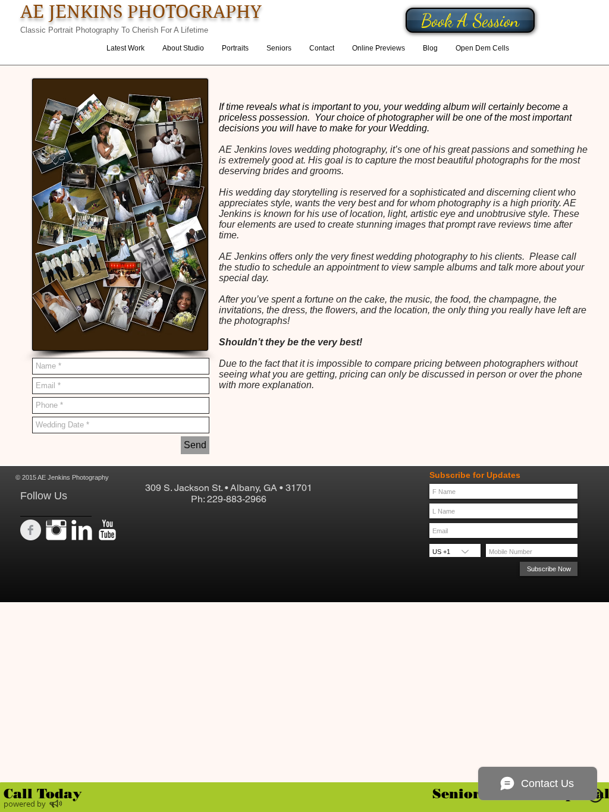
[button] (235, 48)
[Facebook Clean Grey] (30, 530)
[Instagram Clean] (56, 530)
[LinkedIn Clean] (81, 530)
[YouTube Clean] (107, 530)
